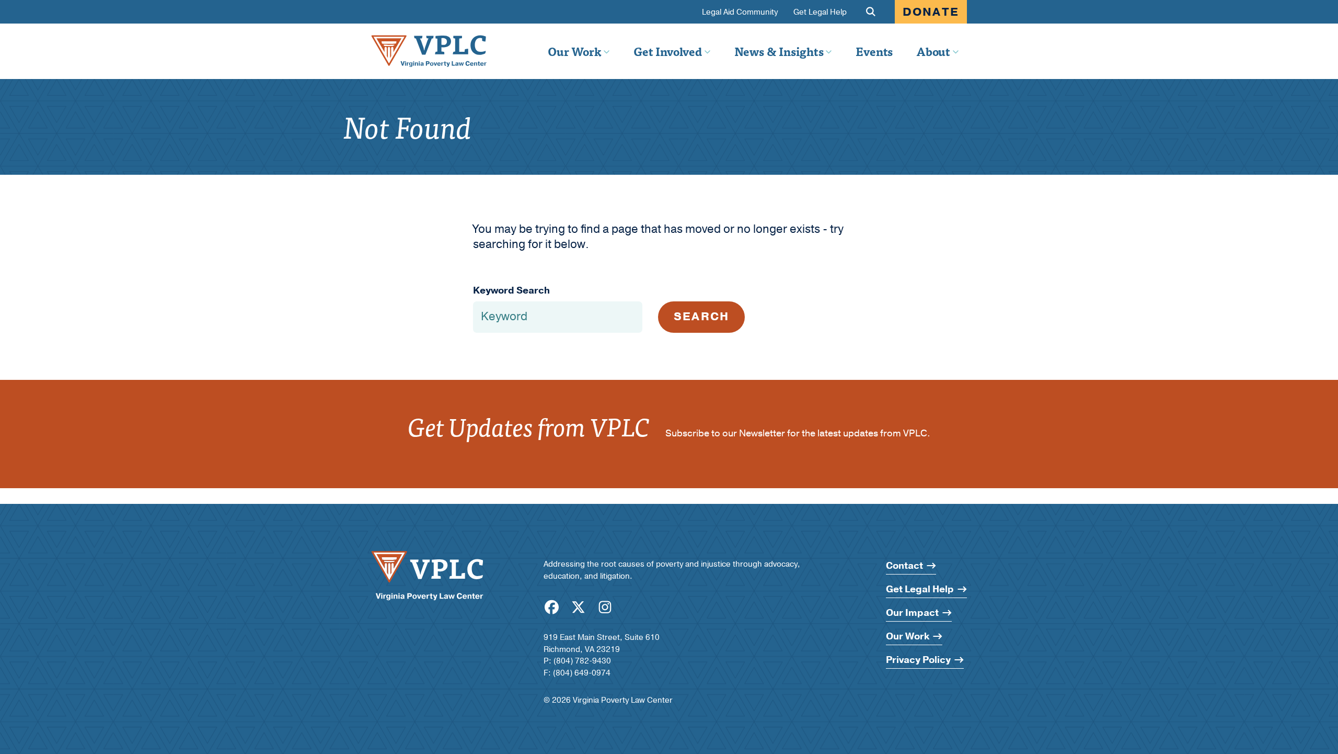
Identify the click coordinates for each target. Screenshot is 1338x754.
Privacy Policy (918, 660)
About (933, 51)
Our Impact (912, 613)
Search (701, 316)
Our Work (574, 51)
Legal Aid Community (740, 12)
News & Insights (779, 51)
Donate (931, 12)
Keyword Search (511, 291)
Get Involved (667, 51)
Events (874, 51)
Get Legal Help (820, 12)
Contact (904, 566)
